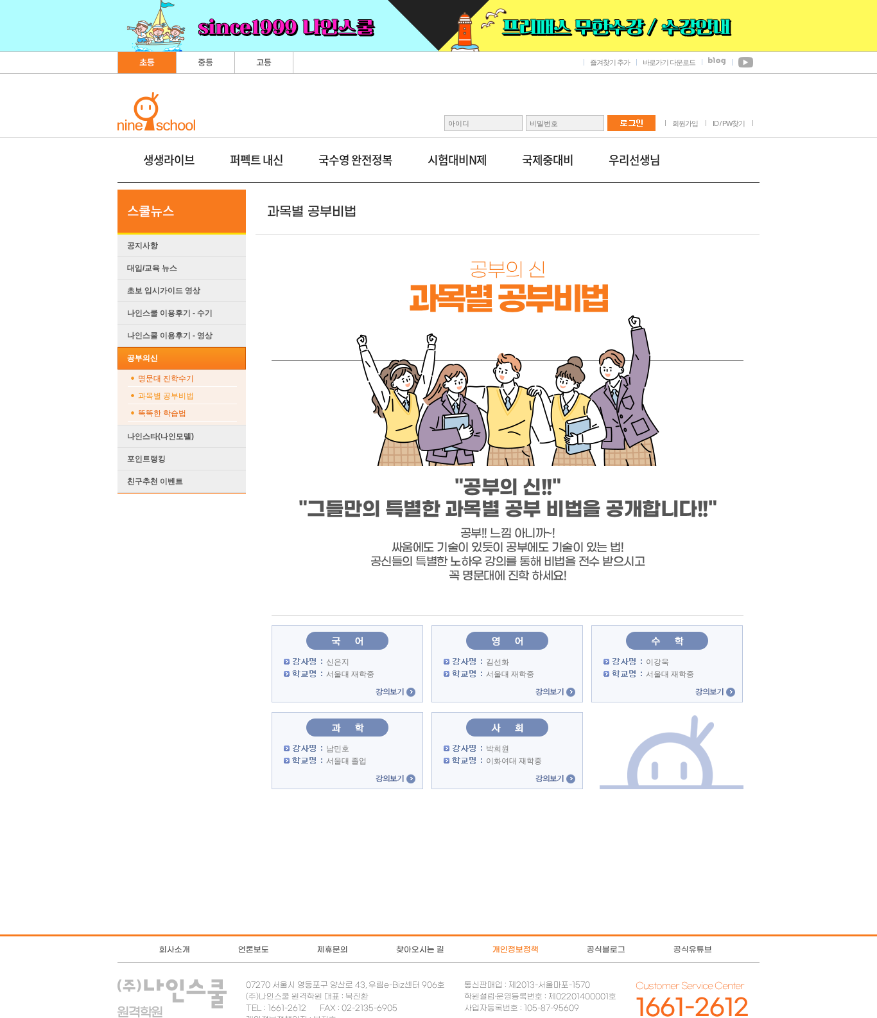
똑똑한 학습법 (162, 413)
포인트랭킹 (146, 458)
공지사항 (142, 245)
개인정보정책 (515, 949)
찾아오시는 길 (420, 949)
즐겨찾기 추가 (610, 62)
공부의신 (142, 357)
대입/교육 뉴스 (152, 267)
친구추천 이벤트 (155, 481)
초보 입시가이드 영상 (163, 290)
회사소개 (174, 949)
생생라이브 (169, 159)
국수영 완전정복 (355, 159)
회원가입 (685, 123)
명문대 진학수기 (166, 378)
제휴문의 (332, 949)
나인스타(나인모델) (160, 436)
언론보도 (253, 949)
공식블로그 (606, 949)
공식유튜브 (692, 949)
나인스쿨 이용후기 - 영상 (170, 335)
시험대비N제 (457, 159)
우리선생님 (634, 159)
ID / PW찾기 (729, 123)
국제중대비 (547, 159)
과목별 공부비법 (166, 395)
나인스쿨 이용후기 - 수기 (170, 312)
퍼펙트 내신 (256, 159)
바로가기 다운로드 (669, 62)
